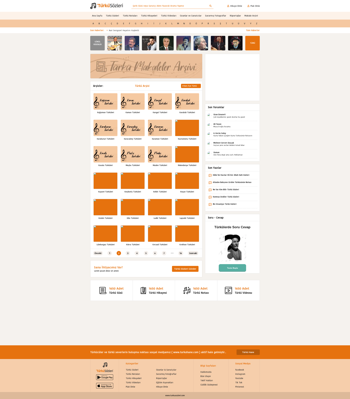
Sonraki (193, 253)
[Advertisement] (232, 76)
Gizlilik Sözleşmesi (209, 384)
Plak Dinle (255, 6)
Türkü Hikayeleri (149, 15)
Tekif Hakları (206, 380)
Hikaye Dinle (236, 6)
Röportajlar (235, 15)
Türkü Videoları (168, 15)
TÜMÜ (252, 43)
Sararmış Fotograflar (215, 15)
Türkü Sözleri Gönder (185, 268)
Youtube (239, 378)
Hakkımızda (206, 372)
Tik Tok (238, 382)
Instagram (240, 374)
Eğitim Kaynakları (164, 382)
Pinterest (239, 386)
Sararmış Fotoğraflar (166, 374)
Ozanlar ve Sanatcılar (191, 15)
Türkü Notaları (130, 15)
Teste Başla (232, 268)
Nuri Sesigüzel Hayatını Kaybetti (124, 30)
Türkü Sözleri (112, 15)
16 (181, 253)
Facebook (239, 369)
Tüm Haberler (253, 30)
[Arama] (210, 6)
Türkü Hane (248, 352)
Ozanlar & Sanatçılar (166, 369)
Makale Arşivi (251, 15)
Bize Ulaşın (205, 376)
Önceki (97, 253)
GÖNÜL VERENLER (97, 43)
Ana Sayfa (97, 15)
